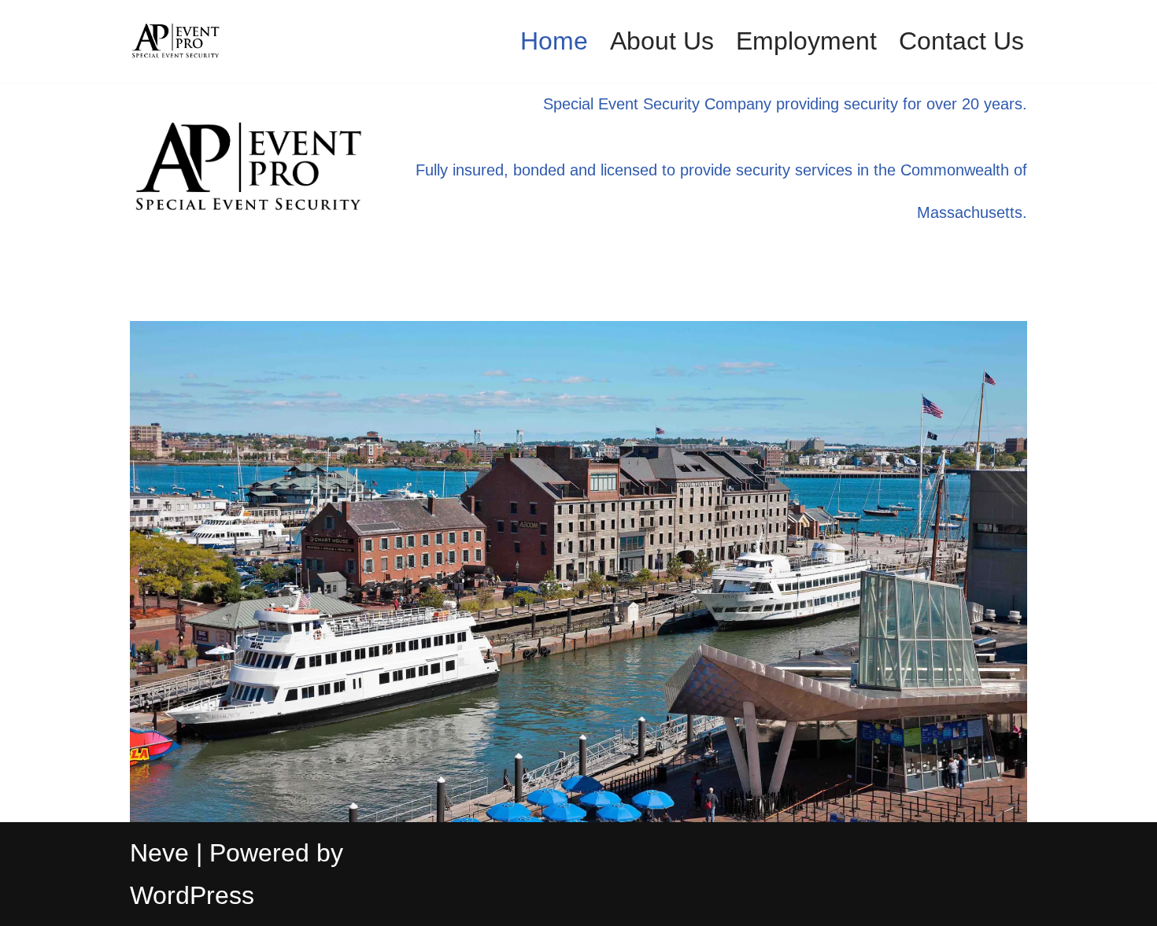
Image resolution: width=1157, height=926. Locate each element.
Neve (159, 853)
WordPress (192, 895)
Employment (806, 41)
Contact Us (961, 41)
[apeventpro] (177, 41)
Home (554, 41)
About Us (662, 41)
